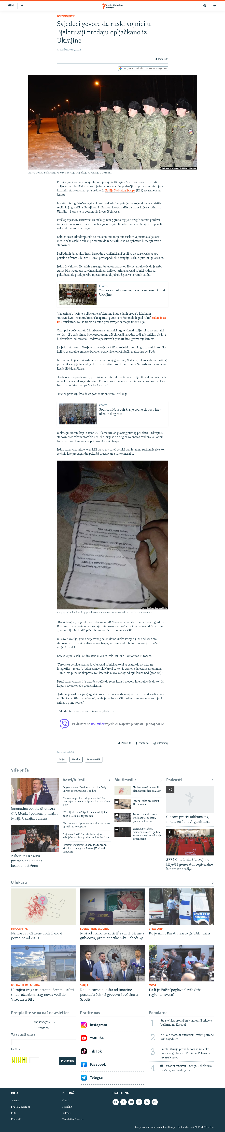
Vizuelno (67, 1107)
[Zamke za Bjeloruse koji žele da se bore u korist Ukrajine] (78, 294)
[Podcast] (205, 5)
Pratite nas (67, 1060)
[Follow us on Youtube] (131, 1102)
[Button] (161, 59)
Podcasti (174, 780)
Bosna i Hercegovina (94, 929)
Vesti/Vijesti (74, 780)
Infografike (19, 929)
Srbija (84, 985)
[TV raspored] (155, 1102)
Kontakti (16, 1119)
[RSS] (147, 1102)
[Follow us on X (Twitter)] (123, 1102)
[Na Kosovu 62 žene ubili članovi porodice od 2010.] (122, 790)
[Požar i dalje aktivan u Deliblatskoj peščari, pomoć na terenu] (122, 817)
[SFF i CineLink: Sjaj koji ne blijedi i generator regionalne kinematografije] (190, 842)
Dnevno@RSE (66, 16)
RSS (13, 1113)
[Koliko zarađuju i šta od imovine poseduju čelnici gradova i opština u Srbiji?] (112, 963)
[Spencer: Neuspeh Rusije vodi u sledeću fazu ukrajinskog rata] (78, 413)
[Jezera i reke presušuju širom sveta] (122, 804)
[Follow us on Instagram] (139, 1102)
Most (152, 985)
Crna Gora (156, 929)
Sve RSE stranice (20, 1107)
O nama (15, 1100)
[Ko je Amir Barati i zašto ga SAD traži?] (181, 906)
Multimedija (125, 780)
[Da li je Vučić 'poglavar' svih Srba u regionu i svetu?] (181, 963)
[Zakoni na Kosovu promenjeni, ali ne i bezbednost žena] (35, 838)
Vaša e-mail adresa (24, 1034)
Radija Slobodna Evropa (120, 190)
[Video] (215, 5)
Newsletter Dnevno (72, 1119)
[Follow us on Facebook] (115, 1102)
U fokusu (19, 883)
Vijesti (65, 1100)
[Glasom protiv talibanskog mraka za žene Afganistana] (190, 799)
